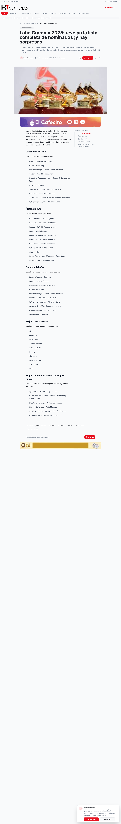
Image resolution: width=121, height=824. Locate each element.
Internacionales (26, 13)
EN (116, 1)
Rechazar (107, 819)
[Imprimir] (95, 58)
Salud (45, 13)
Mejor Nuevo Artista (84, 142)
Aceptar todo (91, 819)
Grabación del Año (84, 133)
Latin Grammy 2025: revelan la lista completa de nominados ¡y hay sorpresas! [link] (48, 23)
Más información (101, 815)
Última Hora (110, 7)
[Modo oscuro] (118, 1)
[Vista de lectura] (99, 58)
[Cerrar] (117, 807)
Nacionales (13, 13)
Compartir (88, 58)
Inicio (4, 13)
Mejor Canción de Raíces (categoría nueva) (86, 145)
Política (37, 13)
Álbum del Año (82, 136)
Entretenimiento (83, 13)
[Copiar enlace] (80, 58)
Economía (62, 13)
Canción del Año (83, 139)
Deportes (53, 13)
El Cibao (72, 13)
